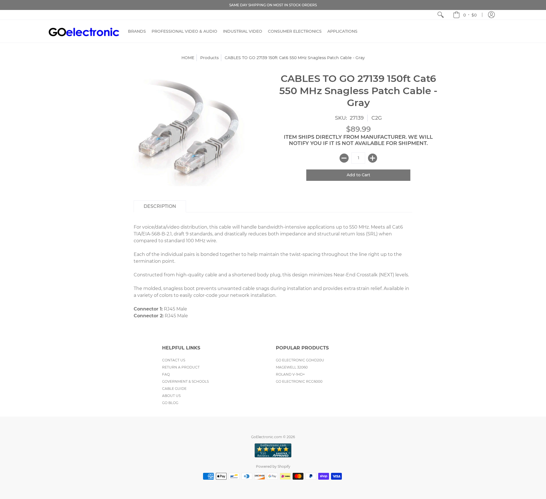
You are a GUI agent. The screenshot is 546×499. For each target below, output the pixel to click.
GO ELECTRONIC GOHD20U (300, 360)
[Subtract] (344, 158)
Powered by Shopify (273, 466)
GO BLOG (170, 403)
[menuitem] (440, 15)
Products (209, 57)
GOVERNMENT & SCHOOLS (185, 381)
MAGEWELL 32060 (292, 367)
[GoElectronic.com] (83, 31)
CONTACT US (173, 360)
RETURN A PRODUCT (181, 367)
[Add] (372, 158)
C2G (376, 118)
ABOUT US (171, 396)
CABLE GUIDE (174, 388)
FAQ (166, 374)
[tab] (160, 206)
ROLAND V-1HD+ (290, 374)
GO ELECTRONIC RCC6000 (299, 381)
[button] (464, 15)
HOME (187, 57)
